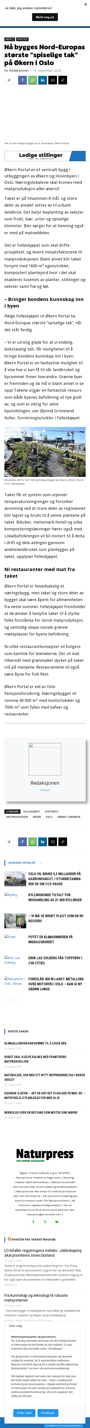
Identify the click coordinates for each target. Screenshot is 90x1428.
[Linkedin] (42, 80)
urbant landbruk (68, 816)
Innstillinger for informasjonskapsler (63, 1425)
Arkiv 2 (10, 39)
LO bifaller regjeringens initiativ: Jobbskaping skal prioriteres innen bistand (42, 1253)
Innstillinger (48, 1412)
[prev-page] (7, 1000)
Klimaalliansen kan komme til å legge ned (35, 1043)
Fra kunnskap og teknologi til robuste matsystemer (36, 1297)
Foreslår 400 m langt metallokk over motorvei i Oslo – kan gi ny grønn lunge (56, 984)
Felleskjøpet (31, 811)
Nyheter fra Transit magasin (33, 1239)
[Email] (52, 80)
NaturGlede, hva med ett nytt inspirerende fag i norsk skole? (44, 1077)
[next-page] (14, 1000)
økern (37, 816)
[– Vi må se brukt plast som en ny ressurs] (15, 921)
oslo (49, 816)
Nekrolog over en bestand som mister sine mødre (41, 1112)
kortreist (52, 811)
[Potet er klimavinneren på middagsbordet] (15, 942)
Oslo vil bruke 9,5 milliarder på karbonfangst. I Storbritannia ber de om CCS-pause (54, 879)
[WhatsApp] (32, 80)
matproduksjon (17, 816)
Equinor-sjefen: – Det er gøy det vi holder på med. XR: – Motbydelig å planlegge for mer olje (44, 1096)
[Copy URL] (62, 80)
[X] (45, 1222)
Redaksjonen (45, 782)
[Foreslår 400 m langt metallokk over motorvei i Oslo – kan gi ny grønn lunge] (15, 984)
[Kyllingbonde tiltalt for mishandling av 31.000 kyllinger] (15, 900)
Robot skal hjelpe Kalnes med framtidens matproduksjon (35, 1059)
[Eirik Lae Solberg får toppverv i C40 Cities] (15, 963)
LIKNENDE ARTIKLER (21, 862)
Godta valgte (24, 1412)
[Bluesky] (56, 1222)
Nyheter (22, 39)
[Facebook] (22, 80)
